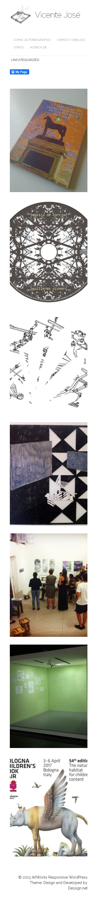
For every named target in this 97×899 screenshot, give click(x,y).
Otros (19, 47)
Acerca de (38, 47)
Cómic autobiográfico (32, 40)
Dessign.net (77, 888)
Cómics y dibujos (71, 40)
